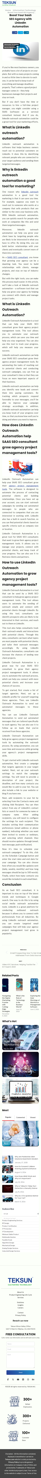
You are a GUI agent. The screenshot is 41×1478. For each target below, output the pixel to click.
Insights (21, 1305)
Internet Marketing (10, 47)
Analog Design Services (10, 1248)
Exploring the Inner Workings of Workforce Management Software (35, 1001)
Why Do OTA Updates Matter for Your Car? (26, 1197)
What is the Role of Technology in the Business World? (20, 1001)
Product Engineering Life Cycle (20, 1295)
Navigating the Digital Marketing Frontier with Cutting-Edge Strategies (6, 1003)
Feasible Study (7, 1240)
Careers (20, 1308)
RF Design (5, 1223)
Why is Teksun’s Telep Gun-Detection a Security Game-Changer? (26, 1187)
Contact (21, 1313)
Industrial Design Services (11, 1251)
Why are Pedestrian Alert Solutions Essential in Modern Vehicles (17, 1137)
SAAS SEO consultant (17, 257)
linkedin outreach (29, 191)
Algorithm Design (8, 1243)
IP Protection (6, 1229)
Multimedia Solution (9, 1237)
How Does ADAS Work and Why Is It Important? (25, 1177)
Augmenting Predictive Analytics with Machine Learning (20, 1095)
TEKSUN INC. (31, 1387)
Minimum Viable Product (10, 1234)
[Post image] (5, 986)
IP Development (7, 1231)
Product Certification (9, 1226)
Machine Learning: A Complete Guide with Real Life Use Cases (19, 1070)
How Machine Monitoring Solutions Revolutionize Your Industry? (18, 1043)
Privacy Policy (20, 1315)
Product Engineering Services (12, 1220)
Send (20, 1372)
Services (20, 1297)
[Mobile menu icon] (36, 3)
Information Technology (11, 44)
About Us (20, 1292)
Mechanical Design (8, 1245)
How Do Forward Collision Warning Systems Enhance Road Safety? (25, 1167)
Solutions (20, 1302)
